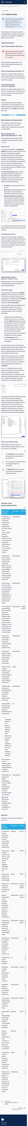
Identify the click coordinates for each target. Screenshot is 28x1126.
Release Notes (4, 6)
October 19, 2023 (18, 26)
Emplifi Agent (8, 2)
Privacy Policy (4, 1122)
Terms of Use (4, 1124)
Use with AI (6, 10)
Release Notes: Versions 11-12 (14, 6)
